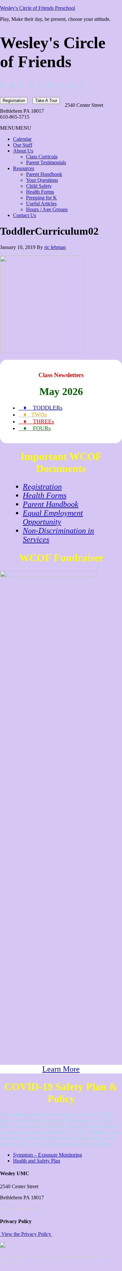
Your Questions (42, 180)
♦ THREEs (36, 421)
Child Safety (39, 186)
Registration (14, 100)
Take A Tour (46, 100)
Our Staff (22, 145)
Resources (23, 168)
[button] (15, 128)
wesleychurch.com (19, 1208)
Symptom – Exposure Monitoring (47, 1155)
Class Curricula (42, 156)
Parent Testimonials (46, 162)
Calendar (22, 139)
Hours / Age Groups (47, 209)
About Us (23, 150)
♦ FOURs (35, 428)
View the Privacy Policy (26, 1234)
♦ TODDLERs (40, 407)
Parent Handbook (44, 174)
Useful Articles (41, 203)
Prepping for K (41, 197)
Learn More (61, 1069)
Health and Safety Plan (36, 1160)
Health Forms (40, 192)
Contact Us (24, 215)
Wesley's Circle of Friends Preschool (37, 8)
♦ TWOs (33, 414)
